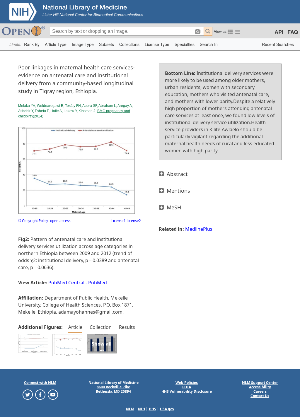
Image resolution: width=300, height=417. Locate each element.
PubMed (97, 282)
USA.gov (167, 408)
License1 (118, 220)
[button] (32, 44)
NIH (141, 408)
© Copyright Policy (33, 220)
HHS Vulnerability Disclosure (186, 391)
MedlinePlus (198, 229)
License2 (133, 220)
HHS (152, 408)
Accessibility (260, 386)
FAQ (292, 32)
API (279, 32)
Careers (260, 391)
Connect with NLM (40, 382)
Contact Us (259, 395)
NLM (130, 408)
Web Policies (186, 382)
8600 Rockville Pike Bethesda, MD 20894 (113, 389)
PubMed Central (66, 282)
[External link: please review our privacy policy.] (28, 394)
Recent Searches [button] (278, 44)
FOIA (186, 386)
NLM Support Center (260, 382)
